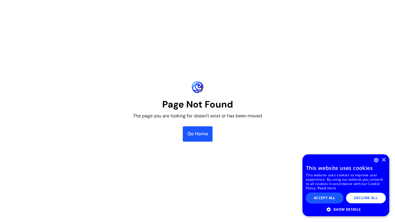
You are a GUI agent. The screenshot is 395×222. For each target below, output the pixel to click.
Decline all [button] (366, 197)
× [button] (383, 160)
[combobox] (376, 160)
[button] (346, 209)
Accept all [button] (324, 197)
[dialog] (345, 185)
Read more (327, 188)
